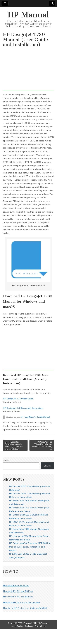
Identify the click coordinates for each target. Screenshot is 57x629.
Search (6, 460)
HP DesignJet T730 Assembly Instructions (23, 408)
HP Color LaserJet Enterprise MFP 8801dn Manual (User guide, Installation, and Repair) (29, 546)
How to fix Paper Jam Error (16, 585)
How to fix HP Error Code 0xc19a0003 (21, 602)
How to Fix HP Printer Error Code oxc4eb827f (25, 608)
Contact (20, 626)
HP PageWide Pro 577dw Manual (35, 417)
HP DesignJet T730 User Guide (18, 398)
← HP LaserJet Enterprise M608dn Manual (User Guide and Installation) (13, 445)
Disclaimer (29, 626)
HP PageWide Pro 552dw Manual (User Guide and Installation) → (42, 445)
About (13, 626)
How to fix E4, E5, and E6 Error (18, 596)
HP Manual (28, 14)
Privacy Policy (40, 626)
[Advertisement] (28, 70)
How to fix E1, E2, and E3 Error (18, 591)
